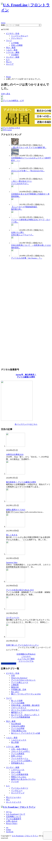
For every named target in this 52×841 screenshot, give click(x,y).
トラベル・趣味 (12, 52)
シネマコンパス (17, 770)
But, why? (15, 692)
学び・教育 (11, 48)
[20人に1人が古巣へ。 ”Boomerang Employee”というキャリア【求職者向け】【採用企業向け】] (15, 168)
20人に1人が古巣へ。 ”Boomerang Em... (28, 171)
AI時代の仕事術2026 (14, 454)
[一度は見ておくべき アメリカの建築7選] (15, 145)
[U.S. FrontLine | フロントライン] (26, 10)
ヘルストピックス (18, 740)
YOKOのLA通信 (18, 726)
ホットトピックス (13, 802)
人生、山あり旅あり (19, 749)
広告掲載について (13, 816)
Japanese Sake (11, 562)
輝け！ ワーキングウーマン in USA (26, 694)
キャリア (10, 64)
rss (7, 827)
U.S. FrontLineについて (15, 814)
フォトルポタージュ (19, 758)
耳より (9, 62)
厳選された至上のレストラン (23, 779)
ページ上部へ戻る (8, 664)
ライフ (9, 41)
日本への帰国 (16, 45)
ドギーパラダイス (18, 708)
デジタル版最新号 (13, 819)
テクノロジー (16, 38)
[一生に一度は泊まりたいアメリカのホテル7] (15, 179)
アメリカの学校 (17, 728)
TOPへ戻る (5, 94)
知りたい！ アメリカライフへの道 (25, 733)
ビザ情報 (15, 43)
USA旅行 (15, 55)
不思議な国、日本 (18, 690)
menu (3, 23)
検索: (3, 25)
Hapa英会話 (16, 724)
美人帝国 (15, 742)
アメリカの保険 (17, 703)
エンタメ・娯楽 (12, 57)
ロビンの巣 (16, 772)
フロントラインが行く (20, 751)
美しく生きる (11, 535)
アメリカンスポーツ (19, 788)
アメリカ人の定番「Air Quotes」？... (26, 258)
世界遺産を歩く (17, 763)
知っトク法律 (16, 701)
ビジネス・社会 (12, 33)
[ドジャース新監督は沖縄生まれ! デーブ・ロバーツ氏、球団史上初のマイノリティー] (15, 217)
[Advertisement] (26, 18)
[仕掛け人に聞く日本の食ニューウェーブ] (15, 230)
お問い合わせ (11, 821)
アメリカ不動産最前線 (20, 717)
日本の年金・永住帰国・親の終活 (25, 705)
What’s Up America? (19, 678)
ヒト (8, 59)
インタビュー (16, 791)
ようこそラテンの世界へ (21, 761)
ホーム (9, 812)
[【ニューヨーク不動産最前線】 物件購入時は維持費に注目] (15, 204)
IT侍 (13, 676)
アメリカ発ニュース (19, 682)
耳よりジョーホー (13, 797)
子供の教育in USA (18, 731)
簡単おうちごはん (18, 777)
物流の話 (15, 687)
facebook (9, 832)
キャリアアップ (17, 793)
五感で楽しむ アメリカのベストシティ (22, 645)
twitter (8, 830)
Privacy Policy (11, 823)
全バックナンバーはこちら (26, 424)
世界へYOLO (16, 756)
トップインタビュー (19, 36)
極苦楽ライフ (16, 712)
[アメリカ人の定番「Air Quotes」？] (15, 256)
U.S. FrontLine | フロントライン (25, 836)
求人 (8, 800)
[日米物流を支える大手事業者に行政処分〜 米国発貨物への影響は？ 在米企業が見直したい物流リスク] (15, 192)
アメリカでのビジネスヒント (23, 680)
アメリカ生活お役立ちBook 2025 (20, 590)
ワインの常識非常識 (19, 774)
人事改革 (15, 685)
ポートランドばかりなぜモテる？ (25, 710)
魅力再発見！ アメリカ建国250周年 (21, 482)
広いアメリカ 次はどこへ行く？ (25, 715)
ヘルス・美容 (11, 50)
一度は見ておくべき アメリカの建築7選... (28, 147)
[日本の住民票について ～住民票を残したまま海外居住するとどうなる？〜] (15, 243)
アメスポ (15, 782)
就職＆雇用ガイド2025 (15, 510)
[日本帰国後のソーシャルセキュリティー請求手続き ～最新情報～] (15, 156)
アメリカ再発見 (17, 754)
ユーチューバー (12, 617)
